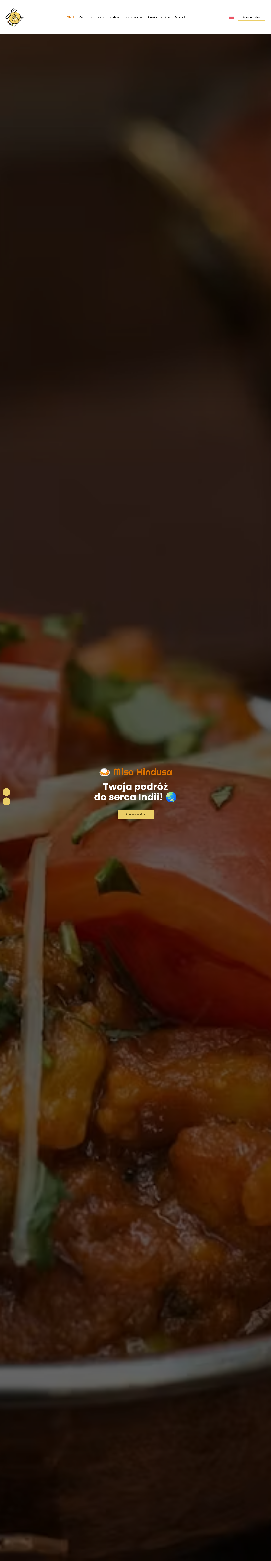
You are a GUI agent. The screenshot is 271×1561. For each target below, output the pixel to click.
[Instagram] (6, 801)
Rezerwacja (134, 17)
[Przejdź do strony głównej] (14, 17)
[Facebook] (6, 792)
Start (70, 17)
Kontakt (180, 17)
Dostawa (115, 17)
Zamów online (251, 17)
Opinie (165, 17)
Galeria (151, 17)
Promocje (97, 17)
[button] (232, 17)
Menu (82, 17)
